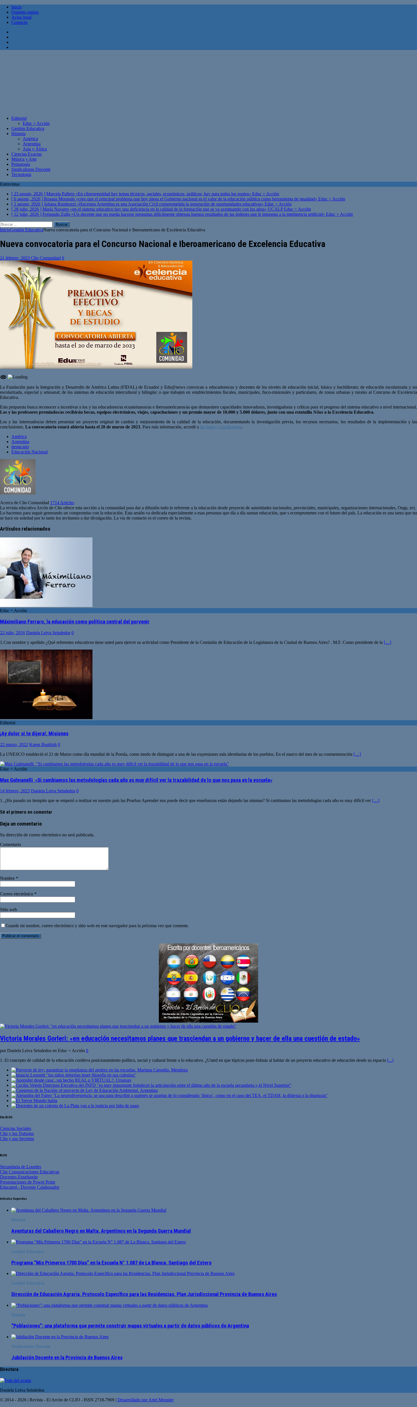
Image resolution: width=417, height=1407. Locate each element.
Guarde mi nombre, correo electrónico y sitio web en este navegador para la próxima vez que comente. (97, 925)
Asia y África (35, 148)
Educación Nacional (29, 451)
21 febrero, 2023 (15, 258)
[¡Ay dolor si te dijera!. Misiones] (46, 717)
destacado (20, 446)
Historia (18, 133)
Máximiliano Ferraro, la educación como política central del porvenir (74, 622)
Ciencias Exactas (26, 154)
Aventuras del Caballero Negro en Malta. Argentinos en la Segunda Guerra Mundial (101, 1231)
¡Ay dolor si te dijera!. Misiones (34, 733)
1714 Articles (62, 502)
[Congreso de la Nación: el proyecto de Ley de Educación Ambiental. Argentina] (84, 1090)
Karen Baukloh (43, 744)
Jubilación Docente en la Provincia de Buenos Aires (67, 1357)
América (30, 138)
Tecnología (21, 174)
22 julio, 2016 (12, 632)
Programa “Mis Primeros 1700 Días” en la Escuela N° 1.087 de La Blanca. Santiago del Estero (111, 1263)
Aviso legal (21, 17)
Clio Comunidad (46, 258)
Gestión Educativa (27, 128)
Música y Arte (24, 159)
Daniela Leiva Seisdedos (48, 632)
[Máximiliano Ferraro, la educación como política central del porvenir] (46, 605)
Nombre (8, 878)
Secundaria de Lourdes (20, 1166)
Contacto (19, 22)
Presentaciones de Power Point (27, 1182)
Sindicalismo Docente (30, 169)
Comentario (10, 844)
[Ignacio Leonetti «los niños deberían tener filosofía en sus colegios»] (73, 1075)
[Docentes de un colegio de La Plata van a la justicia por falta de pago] (75, 1105)
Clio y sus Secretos (17, 1138)
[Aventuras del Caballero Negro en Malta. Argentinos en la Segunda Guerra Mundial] (88, 1210)
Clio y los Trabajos (17, 1133)
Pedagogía (20, 164)
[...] (390, 1060)
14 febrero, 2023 (15, 790)
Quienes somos (25, 12)
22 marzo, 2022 (14, 744)
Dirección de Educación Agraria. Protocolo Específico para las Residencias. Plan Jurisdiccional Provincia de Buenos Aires (144, 1294)
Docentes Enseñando (19, 1176)
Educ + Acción (36, 123)
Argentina (32, 143)
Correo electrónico (17, 893)
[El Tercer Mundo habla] (34, 1100)
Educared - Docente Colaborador (29, 1187)
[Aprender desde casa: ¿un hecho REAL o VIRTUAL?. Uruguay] (71, 1080)
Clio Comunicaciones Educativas (29, 1171)
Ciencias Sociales (15, 1128)
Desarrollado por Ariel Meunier (145, 1399)
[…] (387, 642)
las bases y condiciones (220, 426)
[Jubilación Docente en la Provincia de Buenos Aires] (60, 1336)
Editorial (19, 118)
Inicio (16, 7)
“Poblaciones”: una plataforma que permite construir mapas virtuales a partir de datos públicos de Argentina (130, 1326)
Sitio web (8, 909)
